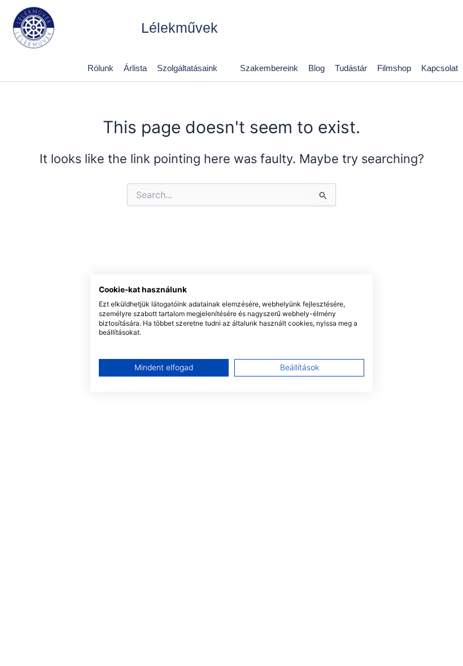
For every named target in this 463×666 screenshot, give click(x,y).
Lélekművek (179, 28)
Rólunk (100, 68)
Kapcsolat (439, 68)
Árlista (135, 68)
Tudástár (351, 68)
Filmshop (394, 68)
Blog (316, 68)
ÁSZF (58, 642)
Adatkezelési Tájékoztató (173, 642)
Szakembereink (269, 68)
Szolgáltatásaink (187, 68)
